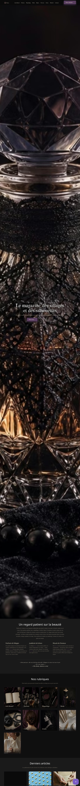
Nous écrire (31, 319)
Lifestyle (57, 2)
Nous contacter (69, 2)
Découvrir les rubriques (45, 320)
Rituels (56, 645)
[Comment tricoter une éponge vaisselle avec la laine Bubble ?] (15, 778)
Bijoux (37, 2)
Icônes (47, 2)
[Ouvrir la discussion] (76, 782)
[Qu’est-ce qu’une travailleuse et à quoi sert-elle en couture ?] (64, 778)
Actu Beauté (17, 2)
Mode (33, 2)
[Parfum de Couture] (6, 3)
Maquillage (28, 2)
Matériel (52, 2)
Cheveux (42, 2)
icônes (31, 651)
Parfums (22, 2)
